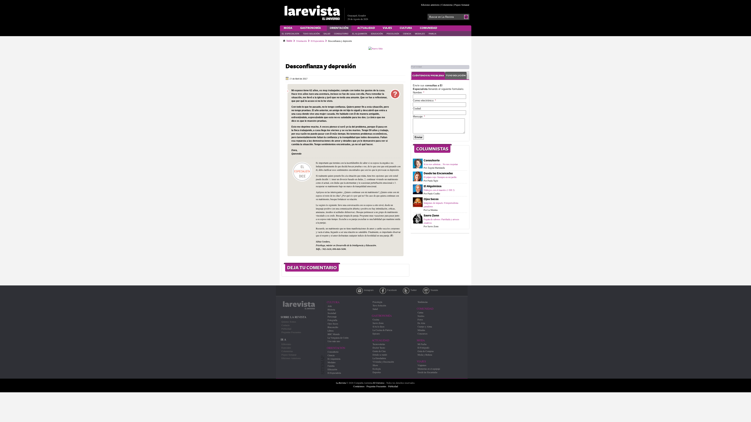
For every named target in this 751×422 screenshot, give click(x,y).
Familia (432, 34)
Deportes (377, 372)
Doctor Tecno (379, 347)
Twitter (406, 290)
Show (375, 365)
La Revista (341, 382)
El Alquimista (359, 34)
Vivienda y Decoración (383, 361)
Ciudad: (417, 108)
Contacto (285, 325)
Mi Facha (422, 344)
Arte (330, 306)
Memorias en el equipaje (429, 368)
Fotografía (332, 320)
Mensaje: (419, 116)
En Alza (421, 323)
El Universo (378, 382)
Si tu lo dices (378, 326)
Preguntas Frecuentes (291, 332)
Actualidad (366, 28)
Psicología (393, 34)
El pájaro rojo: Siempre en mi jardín (440, 177)
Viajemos (422, 365)
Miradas (421, 330)
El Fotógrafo (423, 347)
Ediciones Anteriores (291, 358)
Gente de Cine (379, 351)
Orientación (339, 28)
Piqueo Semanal (461, 4)
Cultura (406, 28)
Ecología (377, 368)
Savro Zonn (431, 215)
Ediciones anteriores (430, 4)
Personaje (332, 316)
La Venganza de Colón (338, 337)
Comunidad (428, 28)
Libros (331, 330)
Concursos (423, 333)
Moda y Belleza (425, 354)
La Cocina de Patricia (382, 330)
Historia (331, 309)
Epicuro (376, 333)
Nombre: (418, 92)
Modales (420, 34)
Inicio (289, 40)
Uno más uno (334, 341)
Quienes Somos (288, 321)
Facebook (382, 290)
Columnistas (447, 4)
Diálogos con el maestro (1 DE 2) (439, 189)
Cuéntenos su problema (428, 75)
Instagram (359, 290)
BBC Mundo (334, 334)
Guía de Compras (426, 351)
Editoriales (286, 344)
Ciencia (407, 34)
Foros (420, 319)
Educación (377, 34)
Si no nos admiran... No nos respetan (441, 164)
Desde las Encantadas (438, 173)
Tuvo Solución (311, 34)
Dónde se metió (380, 354)
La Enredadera (379, 358)
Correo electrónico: (424, 100)
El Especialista (290, 34)
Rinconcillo (333, 327)
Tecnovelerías (379, 344)
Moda (288, 28)
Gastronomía (310, 28)
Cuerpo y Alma (425, 326)
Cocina (376, 319)
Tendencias (423, 301)
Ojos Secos (431, 199)
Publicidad (286, 328)
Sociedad (332, 313)
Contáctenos (359, 386)
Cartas (420, 312)
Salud (326, 34)
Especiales (286, 347)
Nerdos (421, 315)
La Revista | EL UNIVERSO (312, 12)
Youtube (426, 290)
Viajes (387, 28)
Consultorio (341, 34)
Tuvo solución (456, 75)
